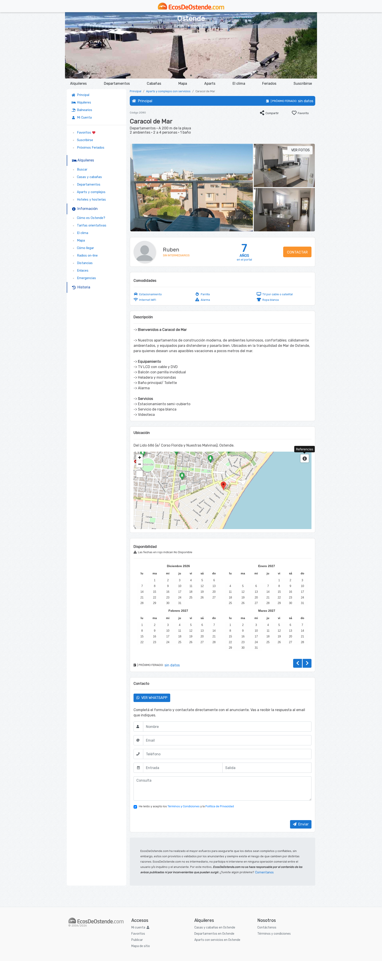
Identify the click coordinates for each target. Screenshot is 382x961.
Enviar (302, 824)
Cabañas (154, 83)
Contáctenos (266, 927)
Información (87, 209)
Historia (83, 287)
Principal (83, 95)
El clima (239, 83)
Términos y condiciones (274, 934)
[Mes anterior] (297, 663)
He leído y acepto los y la (186, 806)
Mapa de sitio (140, 946)
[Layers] (304, 458)
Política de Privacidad (219, 806)
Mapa (182, 83)
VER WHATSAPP (153, 698)
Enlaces (81, 270)
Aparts (209, 83)
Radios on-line (86, 255)
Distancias (84, 263)
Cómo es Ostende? (90, 218)
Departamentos (117, 83)
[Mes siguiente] (307, 663)
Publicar (137, 940)
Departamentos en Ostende (214, 934)
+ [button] (139, 457)
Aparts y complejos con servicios (168, 91)
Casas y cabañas (88, 177)
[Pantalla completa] (139, 474)
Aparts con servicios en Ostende (217, 940)
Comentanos (264, 872)
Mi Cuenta (83, 117)
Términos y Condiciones (184, 806)
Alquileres (78, 83)
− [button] (139, 464)
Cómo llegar (84, 248)
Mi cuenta (139, 927)
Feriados (269, 83)
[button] (191, 75)
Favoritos (83, 132)
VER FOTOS (300, 150)
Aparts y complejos (90, 192)
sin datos (305, 101)
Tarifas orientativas (90, 225)
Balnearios (83, 110)
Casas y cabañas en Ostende (214, 927)
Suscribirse (303, 83)
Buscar (81, 169)
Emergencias (85, 278)
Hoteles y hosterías (90, 199)
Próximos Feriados (89, 148)
